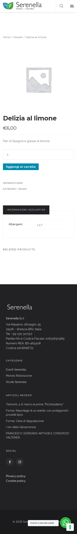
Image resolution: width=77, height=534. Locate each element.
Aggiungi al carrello (21, 167)
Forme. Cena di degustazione (25, 421)
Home (6, 37)
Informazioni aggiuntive (26, 209)
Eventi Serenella (16, 369)
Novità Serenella (16, 382)
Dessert (18, 37)
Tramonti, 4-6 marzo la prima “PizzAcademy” (35, 404)
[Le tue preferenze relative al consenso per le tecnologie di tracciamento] (70, 527)
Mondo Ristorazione (19, 375)
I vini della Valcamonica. (21, 427)
